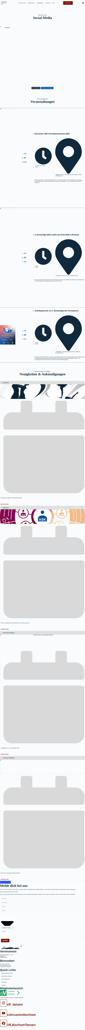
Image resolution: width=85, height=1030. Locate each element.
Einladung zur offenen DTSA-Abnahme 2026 (11, 497)
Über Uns (48, 3)
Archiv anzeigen (5, 882)
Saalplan (3, 985)
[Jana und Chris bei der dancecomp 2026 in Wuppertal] (8, 35)
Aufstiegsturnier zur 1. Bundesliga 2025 (10, 748)
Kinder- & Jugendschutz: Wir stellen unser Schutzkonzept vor (15, 622)
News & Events (22, 3)
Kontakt (68, 3)
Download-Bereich (5, 979)
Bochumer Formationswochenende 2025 (10, 873)
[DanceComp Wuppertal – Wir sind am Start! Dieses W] (42, 40)
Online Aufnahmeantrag (6, 973)
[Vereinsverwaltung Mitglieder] (10, 995)
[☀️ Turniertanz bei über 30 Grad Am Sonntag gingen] (77, 42)
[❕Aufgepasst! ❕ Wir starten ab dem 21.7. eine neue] (59, 38)
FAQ (53, 3)
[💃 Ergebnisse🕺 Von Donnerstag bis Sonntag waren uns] (25, 58)
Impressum (4, 982)
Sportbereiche (31, 3)
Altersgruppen (40, 3)
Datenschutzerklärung (6, 976)
